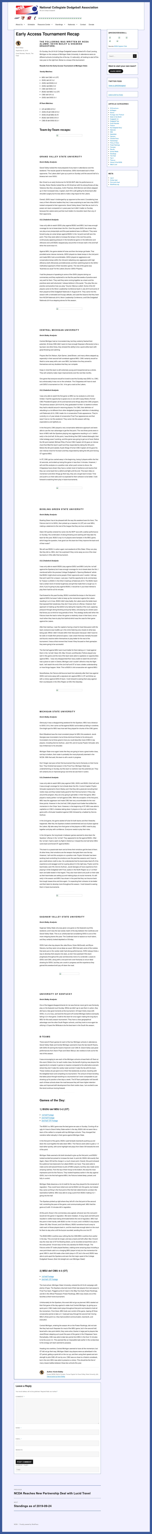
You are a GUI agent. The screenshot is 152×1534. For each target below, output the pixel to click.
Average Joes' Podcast (117, 115)
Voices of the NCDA (116, 162)
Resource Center (44, 24)
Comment (20, 1397)
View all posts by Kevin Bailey (56, 1376)
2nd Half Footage (48, 1118)
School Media (114, 151)
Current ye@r (22, 1465)
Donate (91, 24)
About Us (19, 24)
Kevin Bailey (19, 48)
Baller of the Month (115, 117)
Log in (112, 178)
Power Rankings (115, 145)
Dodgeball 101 (114, 119)
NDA (111, 132)
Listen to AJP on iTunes (115, 95)
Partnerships (114, 141)
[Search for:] (120, 56)
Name (18, 1428)
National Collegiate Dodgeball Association (69, 7)
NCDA (16, 1524)
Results (28, 53)
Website (19, 1450)
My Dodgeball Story (116, 128)
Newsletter (113, 134)
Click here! (115, 71)
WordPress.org (114, 184)
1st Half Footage (48, 1115)
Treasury (112, 160)
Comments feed (115, 182)
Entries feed (113, 180)
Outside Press (114, 138)
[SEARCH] (135, 56)
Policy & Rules (114, 143)
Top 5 (111, 158)
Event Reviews (20, 53)
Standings (59, 24)
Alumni (112, 112)
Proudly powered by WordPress (29, 1524)
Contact (83, 24)
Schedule (31, 24)
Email (19, 1439)
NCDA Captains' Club (120, 46)
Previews (113, 147)
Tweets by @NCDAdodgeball (117, 85)
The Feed (113, 156)
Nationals (71, 24)
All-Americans (114, 108)
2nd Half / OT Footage (50, 1120)
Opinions (112, 136)
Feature (112, 125)
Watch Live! (113, 164)
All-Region (113, 110)
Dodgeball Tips (114, 121)
